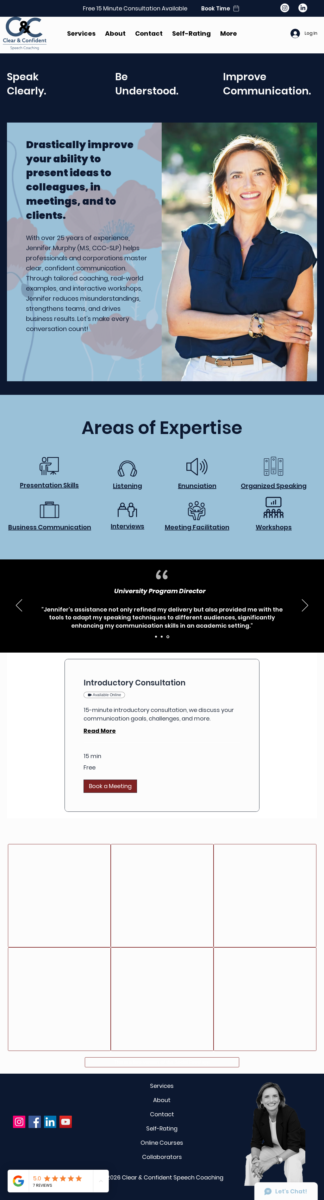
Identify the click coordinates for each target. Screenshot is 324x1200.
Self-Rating (162, 1128)
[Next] (305, 605)
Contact (162, 1114)
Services (162, 1086)
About (162, 1100)
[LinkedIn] (302, 7)
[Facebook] (34, 1122)
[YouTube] (65, 1122)
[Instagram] (284, 7)
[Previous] (19, 605)
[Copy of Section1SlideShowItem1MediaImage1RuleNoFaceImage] (163, 637)
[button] (110, 786)
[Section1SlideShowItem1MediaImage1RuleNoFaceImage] (156, 636)
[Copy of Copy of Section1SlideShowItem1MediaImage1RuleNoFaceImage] (168, 637)
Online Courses (161, 1143)
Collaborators (162, 1157)
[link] (162, 683)
